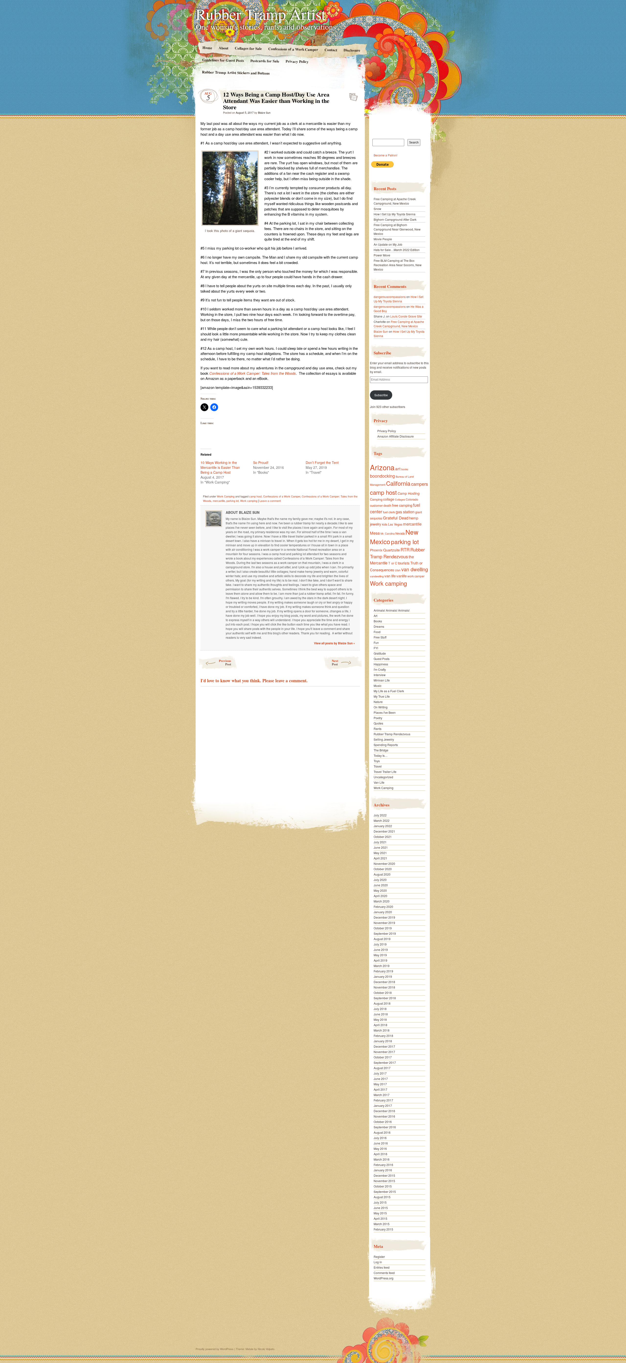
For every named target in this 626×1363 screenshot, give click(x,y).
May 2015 (380, 1213)
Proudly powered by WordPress (215, 1349)
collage (388, 499)
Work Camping (226, 496)
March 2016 (382, 1159)
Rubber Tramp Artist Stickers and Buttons (236, 72)
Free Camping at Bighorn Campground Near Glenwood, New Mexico (397, 229)
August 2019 (382, 939)
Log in (378, 1262)
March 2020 (382, 901)
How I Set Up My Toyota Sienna (394, 214)
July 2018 (380, 1009)
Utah (398, 570)
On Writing (381, 707)
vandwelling (377, 576)
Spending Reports (386, 745)
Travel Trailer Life (385, 771)
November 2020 (384, 863)
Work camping (248, 501)
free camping (402, 505)
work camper (416, 576)
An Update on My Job (388, 244)
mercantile (219, 501)
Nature (378, 702)
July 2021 (380, 842)
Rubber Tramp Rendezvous (397, 553)
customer (376, 505)
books (404, 469)
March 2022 (382, 820)
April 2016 (380, 1154)
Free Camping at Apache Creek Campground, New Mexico (395, 201)
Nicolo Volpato (266, 1349)
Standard (352, 95)
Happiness (381, 664)
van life (390, 575)
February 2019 (383, 971)
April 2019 (380, 960)
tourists (404, 562)
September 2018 (385, 998)
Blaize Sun (264, 112)
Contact (330, 50)
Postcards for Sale (264, 61)
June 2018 (381, 1014)
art (398, 468)
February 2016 (383, 1165)
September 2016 (385, 1127)
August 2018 (382, 1003)
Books (378, 621)
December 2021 (384, 831)
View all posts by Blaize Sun (334, 643)
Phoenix (376, 550)
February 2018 (383, 1035)
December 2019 (384, 917)
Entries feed (382, 1267)
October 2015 (383, 1186)
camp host (255, 496)
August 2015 (382, 1197)
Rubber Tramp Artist (261, 13)
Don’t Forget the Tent (322, 462)
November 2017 (384, 1052)
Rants (377, 728)
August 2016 (382, 1132)
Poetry (378, 718)
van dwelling (414, 569)
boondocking (382, 476)
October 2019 (383, 928)
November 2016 (384, 1116)
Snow (377, 209)
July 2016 (380, 1138)
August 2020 (382, 874)
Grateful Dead (395, 518)
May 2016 (380, 1148)
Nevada (400, 533)
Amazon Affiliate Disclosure (395, 436)
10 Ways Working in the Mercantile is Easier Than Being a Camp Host (220, 467)
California (398, 483)
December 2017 (384, 1046)
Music (377, 685)
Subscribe (381, 395)
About (223, 48)
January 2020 (383, 912)
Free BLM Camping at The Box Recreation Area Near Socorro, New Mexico (398, 264)
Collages (400, 499)
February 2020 (383, 906)
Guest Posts (382, 659)
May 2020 (380, 890)
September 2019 (385, 933)
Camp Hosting (409, 493)
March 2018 (382, 1030)
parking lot (232, 501)
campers (419, 484)
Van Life (379, 782)
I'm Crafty (380, 669)
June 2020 (381, 885)
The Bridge (381, 750)
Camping (376, 499)
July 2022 (380, 815)
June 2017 (381, 1079)
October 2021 (383, 837)
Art (375, 616)
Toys (377, 761)
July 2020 (380, 880)
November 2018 (384, 987)
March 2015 (382, 1224)
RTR (405, 549)
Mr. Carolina (387, 533)
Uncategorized (383, 777)
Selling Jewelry (384, 739)
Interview (380, 675)
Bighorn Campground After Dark (395, 219)
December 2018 (384, 982)
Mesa (375, 533)
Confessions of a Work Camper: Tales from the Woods (252, 373)
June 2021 (381, 847)
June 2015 (381, 1208)
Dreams (379, 626)
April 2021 (380, 858)
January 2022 (383, 826)
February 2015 (383, 1229)
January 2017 (383, 1105)
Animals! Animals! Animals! (392, 610)
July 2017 (380, 1073)
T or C (392, 563)
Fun (376, 642)
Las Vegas (395, 524)
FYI (376, 648)
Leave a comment (270, 501)
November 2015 (384, 1181)
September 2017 (385, 1062)
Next (335, 662)
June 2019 (381, 949)
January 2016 (383, 1170)
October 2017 (383, 1057)
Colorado (412, 499)
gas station (405, 512)
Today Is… (381, 755)
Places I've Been (385, 712)
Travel (378, 766)
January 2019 (383, 976)
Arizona (382, 467)
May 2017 (380, 1084)
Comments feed (384, 1273)
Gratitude (380, 653)
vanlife (401, 575)
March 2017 (382, 1095)
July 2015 (380, 1202)
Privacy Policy (297, 61)
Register (379, 1256)
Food (377, 632)
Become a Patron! (385, 155)
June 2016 (381, 1143)
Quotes (378, 723)
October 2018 (383, 992)
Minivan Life (382, 680)
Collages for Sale (248, 48)
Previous (225, 662)
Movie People (383, 239)
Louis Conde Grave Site (406, 316)
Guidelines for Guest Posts (223, 60)
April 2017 (380, 1089)
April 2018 (380, 1025)
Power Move (382, 255)
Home (207, 47)
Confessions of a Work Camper (293, 49)
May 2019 (380, 955)
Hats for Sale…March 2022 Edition (397, 250)
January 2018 (383, 1041)
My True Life (382, 696)
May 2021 (380, 853)
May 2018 (380, 1019)
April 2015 (380, 1218)
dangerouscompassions (390, 297)
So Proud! (260, 462)
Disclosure (352, 50)
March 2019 (382, 966)
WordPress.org (383, 1278)
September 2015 (385, 1191)
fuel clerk (389, 512)
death (387, 505)
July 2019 (380, 944)
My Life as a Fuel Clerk (389, 691)
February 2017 (383, 1100)
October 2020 (383, 869)
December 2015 (384, 1175)
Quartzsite (391, 549)
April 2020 (380, 896)
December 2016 (384, 1111)
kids (384, 524)
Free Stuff (380, 637)
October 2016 (383, 1122)
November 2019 (384, 923)
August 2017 (382, 1068)
